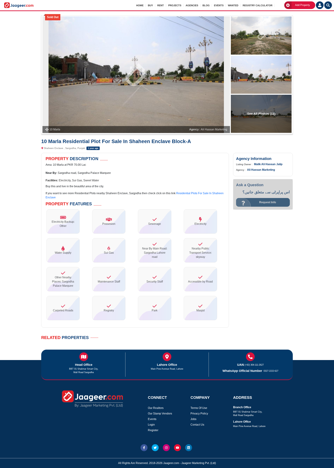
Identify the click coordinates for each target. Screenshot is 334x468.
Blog (206, 5)
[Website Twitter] (155, 447)
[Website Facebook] (144, 447)
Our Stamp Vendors (160, 413)
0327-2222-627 (271, 371)
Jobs (193, 419)
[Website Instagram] (166, 447)
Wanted (233, 5)
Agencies (192, 5)
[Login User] (320, 5)
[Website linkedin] (188, 447)
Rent (160, 5)
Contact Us (197, 424)
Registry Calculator (257, 5)
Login (151, 424)
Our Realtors (156, 407)
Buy (150, 5)
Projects (174, 5)
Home (140, 5)
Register (153, 430)
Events (219, 5)
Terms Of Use (198, 407)
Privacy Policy (199, 413)
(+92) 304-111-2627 (254, 365)
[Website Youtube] (177, 447)
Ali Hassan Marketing (214, 129)
